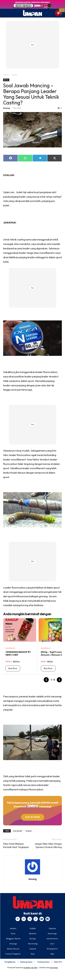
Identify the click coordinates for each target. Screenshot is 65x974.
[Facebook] (17, 919)
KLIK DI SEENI (32, 817)
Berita (14, 74)
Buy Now (13, 668)
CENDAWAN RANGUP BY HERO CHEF (18, 653)
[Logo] (32, 902)
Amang (6, 108)
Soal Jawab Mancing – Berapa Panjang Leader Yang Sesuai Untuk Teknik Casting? (31, 94)
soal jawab (17, 831)
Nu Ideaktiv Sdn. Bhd (30, 967)
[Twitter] (29, 919)
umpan (29, 831)
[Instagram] (23, 919)
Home (6, 74)
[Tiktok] (35, 919)
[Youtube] (41, 919)
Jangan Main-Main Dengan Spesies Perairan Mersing (48, 845)
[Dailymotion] (47, 919)
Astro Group (54, 967)
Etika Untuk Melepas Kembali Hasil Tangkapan (16, 845)
